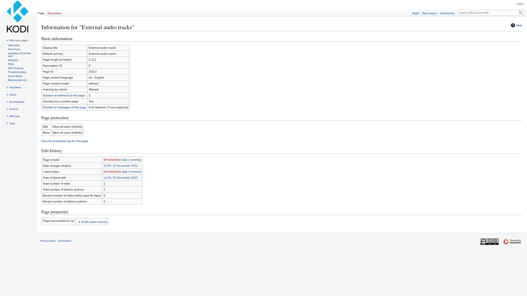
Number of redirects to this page (64, 95)
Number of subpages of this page (64, 107)
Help (519, 25)
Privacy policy (48, 240)
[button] (18, 40)
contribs (135, 159)
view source (98, 221)
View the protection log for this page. (65, 141)
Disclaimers (64, 240)
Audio (85, 221)
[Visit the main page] (18, 16)
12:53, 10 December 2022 (121, 165)
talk (125, 159)
